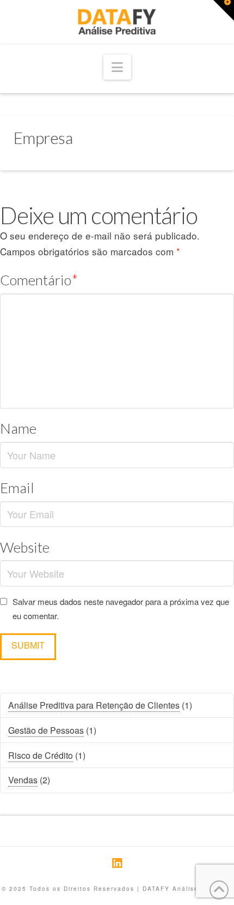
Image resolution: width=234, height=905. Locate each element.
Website (25, 547)
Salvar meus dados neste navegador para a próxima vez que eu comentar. (121, 608)
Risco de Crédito (40, 755)
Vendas (23, 780)
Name (18, 428)
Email (17, 488)
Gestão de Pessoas (46, 730)
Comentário (39, 280)
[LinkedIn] (117, 863)
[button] (117, 67)
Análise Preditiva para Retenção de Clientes (94, 705)
